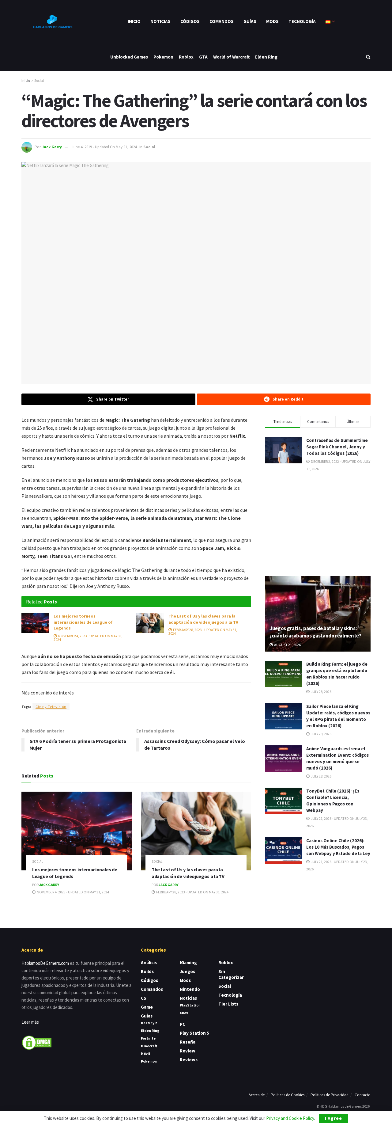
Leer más (30, 1022)
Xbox (184, 1012)
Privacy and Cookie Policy (290, 1118)
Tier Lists (228, 1004)
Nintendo (190, 989)
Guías (249, 21)
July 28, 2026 (320, 691)
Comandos (221, 21)
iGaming (188, 962)
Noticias (160, 21)
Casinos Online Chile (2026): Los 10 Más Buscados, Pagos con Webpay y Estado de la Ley (338, 847)
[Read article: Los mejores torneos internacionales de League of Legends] (35, 623)
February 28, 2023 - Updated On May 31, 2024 (202, 631)
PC (182, 1024)
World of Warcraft (231, 57)
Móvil (145, 1053)
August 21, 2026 (287, 644)
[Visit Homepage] (52, 21)
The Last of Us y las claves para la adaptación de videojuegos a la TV (203, 619)
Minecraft (149, 1046)
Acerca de (257, 1094)
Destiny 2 (149, 1023)
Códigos (190, 21)
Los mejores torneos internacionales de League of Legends (83, 622)
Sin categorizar (231, 974)
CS (143, 998)
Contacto (363, 1094)
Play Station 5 (194, 1033)
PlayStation (190, 1005)
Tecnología (302, 21)
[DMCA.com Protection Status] (36, 1042)
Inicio (134, 21)
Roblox (186, 57)
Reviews (189, 1060)
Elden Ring (266, 57)
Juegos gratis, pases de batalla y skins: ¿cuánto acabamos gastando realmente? (315, 632)
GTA (203, 57)
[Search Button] (368, 57)
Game (147, 1007)
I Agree (333, 1118)
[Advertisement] (318, 523)
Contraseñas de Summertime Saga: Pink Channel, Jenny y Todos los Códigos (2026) (337, 446)
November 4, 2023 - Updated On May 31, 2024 (88, 637)
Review (187, 1051)
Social (39, 80)
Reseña (187, 1042)
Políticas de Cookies (287, 1094)
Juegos (187, 971)
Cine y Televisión (51, 706)
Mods (272, 21)
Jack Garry (52, 147)
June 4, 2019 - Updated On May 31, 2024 (104, 147)
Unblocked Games (129, 57)
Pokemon (163, 57)
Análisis (149, 962)
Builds (147, 971)
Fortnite (148, 1038)
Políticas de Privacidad (330, 1094)
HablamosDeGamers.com (45, 963)
